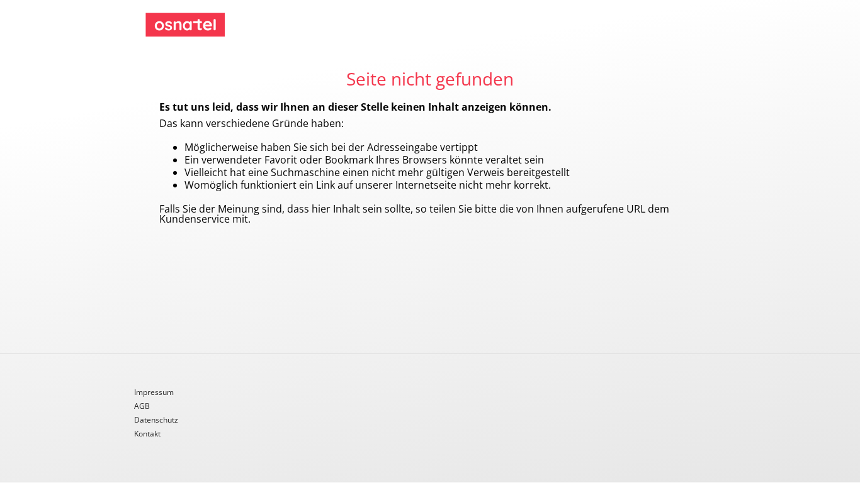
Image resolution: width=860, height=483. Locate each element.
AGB (142, 406)
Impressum (154, 393)
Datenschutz (156, 420)
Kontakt (147, 434)
